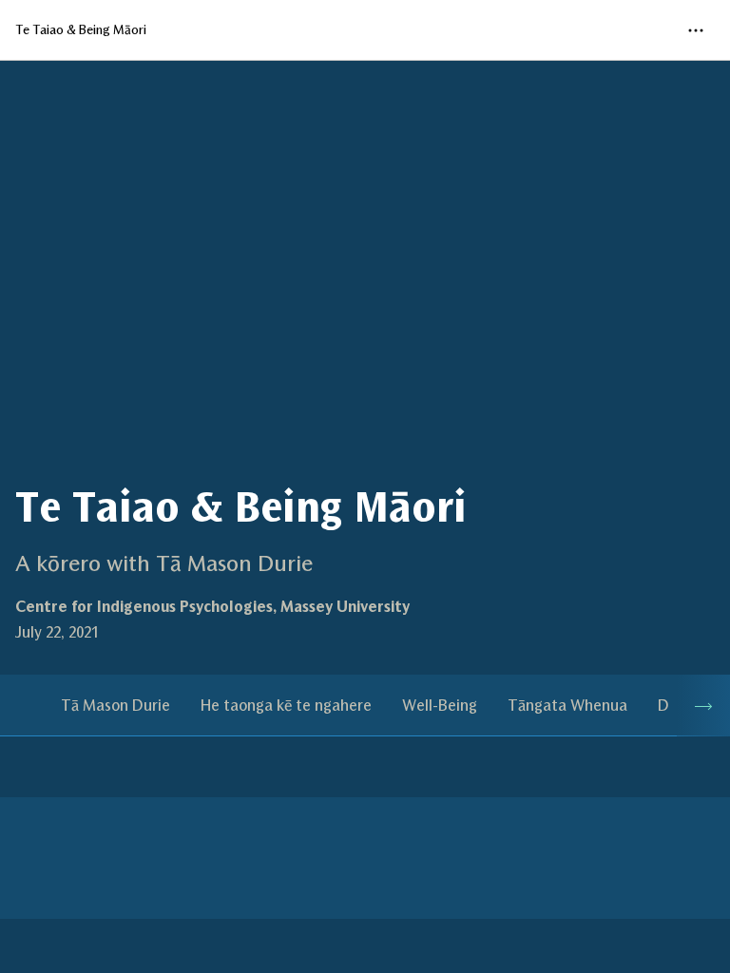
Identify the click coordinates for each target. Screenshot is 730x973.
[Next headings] (703, 705)
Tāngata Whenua (567, 705)
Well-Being (439, 705)
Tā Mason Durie (115, 705)
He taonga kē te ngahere (286, 705)
